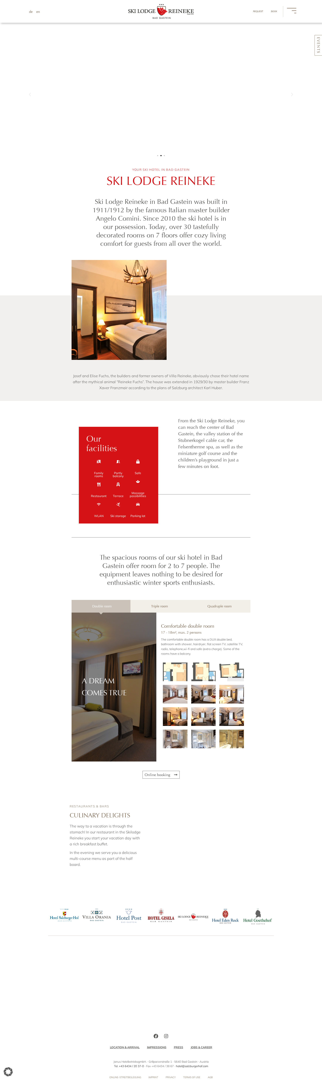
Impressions (156, 1047)
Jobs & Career (201, 1047)
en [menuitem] (38, 12)
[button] (30, 94)
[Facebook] (156, 1036)
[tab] (101, 606)
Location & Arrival (125, 1047)
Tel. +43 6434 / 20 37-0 (129, 1066)
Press (178, 1047)
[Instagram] (166, 1036)
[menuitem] (30, 12)
